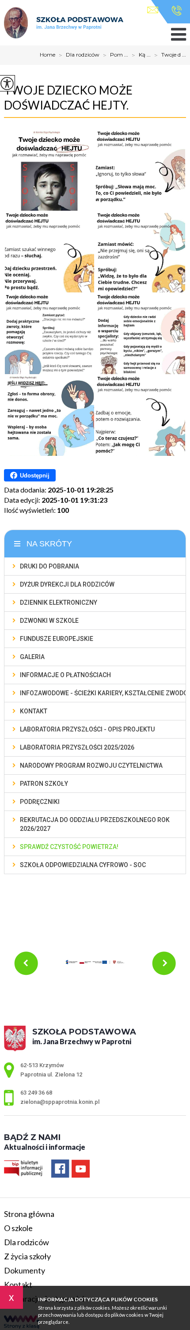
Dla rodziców (79, 55)
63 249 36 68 (174, 10)
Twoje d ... (170, 55)
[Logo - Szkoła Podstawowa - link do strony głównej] (63, 23)
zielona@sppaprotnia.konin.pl (155, 10)
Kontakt (18, 1284)
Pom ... (115, 55)
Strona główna (29, 1214)
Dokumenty (24, 1270)
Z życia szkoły (27, 1256)
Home (47, 54)
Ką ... (141, 55)
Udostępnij (34, 475)
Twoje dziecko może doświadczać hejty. (68, 97)
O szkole (18, 1228)
